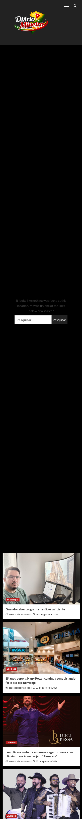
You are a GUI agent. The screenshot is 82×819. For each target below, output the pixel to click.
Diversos (11, 742)
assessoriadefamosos (20, 614)
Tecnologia (12, 599)
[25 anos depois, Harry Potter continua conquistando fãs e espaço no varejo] (41, 648)
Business (11, 668)
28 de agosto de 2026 (47, 614)
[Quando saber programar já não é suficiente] (41, 578)
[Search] (75, 6)
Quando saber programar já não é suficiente (35, 609)
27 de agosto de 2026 (46, 687)
